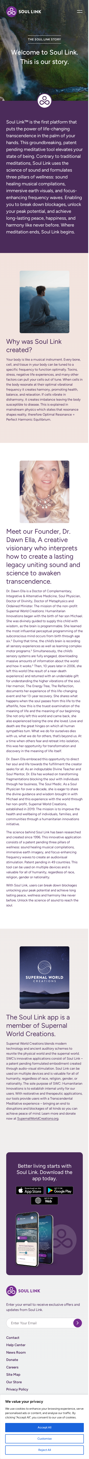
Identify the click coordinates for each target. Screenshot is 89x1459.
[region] (44, 1427)
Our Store (14, 1382)
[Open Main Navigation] (80, 12)
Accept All (44, 1427)
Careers (12, 1367)
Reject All (44, 1450)
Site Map (13, 1374)
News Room (16, 1352)
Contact (12, 1338)
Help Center (15, 1345)
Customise (44, 1438)
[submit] (77, 1323)
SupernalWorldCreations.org (37, 1118)
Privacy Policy (17, 1389)
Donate (12, 1360)
